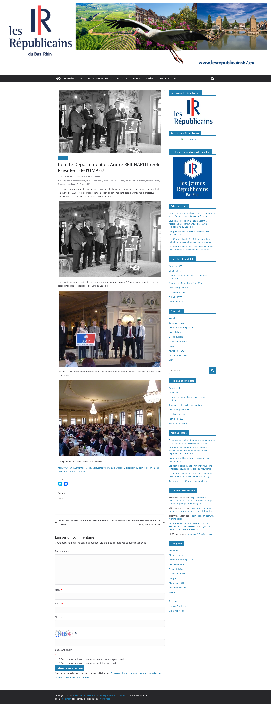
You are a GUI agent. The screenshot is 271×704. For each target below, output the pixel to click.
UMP (88, 184)
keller (117, 180)
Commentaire (63, 551)
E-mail (59, 603)
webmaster (64, 176)
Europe (172, 346)
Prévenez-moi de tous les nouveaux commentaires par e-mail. (91, 659)
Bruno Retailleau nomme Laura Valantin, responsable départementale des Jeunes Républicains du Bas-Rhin (188, 223)
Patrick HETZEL (176, 297)
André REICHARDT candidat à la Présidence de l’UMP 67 (83, 522)
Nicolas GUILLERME (178, 292)
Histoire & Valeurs (177, 606)
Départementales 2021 (179, 341)
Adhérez (150, 78)
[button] (80, 79)
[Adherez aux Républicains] (192, 141)
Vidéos (172, 360)
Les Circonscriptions (98, 78)
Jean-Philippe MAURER (179, 287)
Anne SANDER (175, 266)
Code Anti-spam (63, 649)
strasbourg (71, 184)
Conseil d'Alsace (176, 332)
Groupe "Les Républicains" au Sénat (186, 283)
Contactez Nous (168, 78)
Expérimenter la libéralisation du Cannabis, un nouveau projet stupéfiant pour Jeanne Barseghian (191, 500)
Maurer (128, 180)
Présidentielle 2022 (178, 355)
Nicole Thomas (139, 180)
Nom (58, 589)
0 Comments (96, 176)
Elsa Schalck (174, 270)
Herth (105, 180)
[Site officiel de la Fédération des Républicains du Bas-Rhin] (135, 2)
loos (122, 180)
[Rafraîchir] (75, 632)
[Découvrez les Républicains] (192, 112)
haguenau (98, 180)
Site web (59, 617)
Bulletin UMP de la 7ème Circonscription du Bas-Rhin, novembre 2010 (136, 522)
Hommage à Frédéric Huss (199, 534)
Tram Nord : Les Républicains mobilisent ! (189, 481)
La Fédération (71, 78)
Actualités (123, 78)
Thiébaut (80, 184)
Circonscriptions (176, 323)
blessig (63, 180)
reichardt (149, 180)
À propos (173, 601)
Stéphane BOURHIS (178, 301)
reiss (157, 180)
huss (111, 180)
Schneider (62, 184)
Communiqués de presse (181, 327)
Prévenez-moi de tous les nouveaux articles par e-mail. (87, 663)
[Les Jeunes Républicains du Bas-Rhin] (192, 178)
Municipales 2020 (177, 350)
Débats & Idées (176, 336)
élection (89, 180)
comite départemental (76, 180)
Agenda (137, 78)
